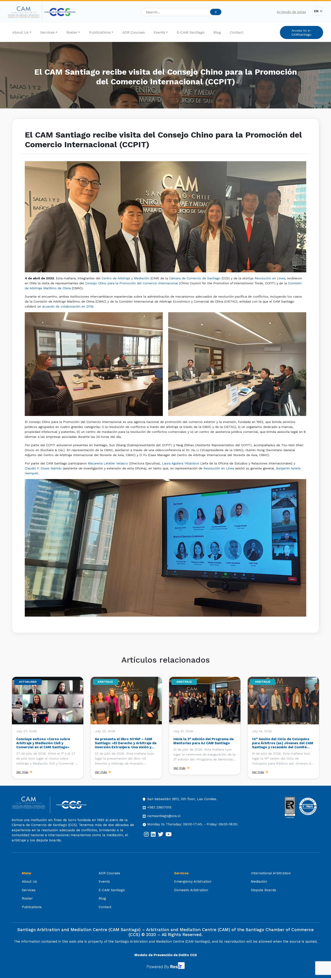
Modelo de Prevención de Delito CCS (165, 955)
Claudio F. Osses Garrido (43, 468)
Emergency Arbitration (192, 881)
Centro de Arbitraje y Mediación (125, 278)
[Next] (315, 728)
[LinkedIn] (153, 834)
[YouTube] (168, 834)
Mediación (259, 881)
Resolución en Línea (270, 278)
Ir (216, 12)
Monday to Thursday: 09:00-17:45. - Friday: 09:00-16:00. (192, 824)
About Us (20, 32)
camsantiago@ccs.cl (164, 816)
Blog (217, 32)
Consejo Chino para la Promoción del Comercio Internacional (131, 283)
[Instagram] (146, 834)
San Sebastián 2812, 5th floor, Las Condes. (182, 799)
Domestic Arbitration (191, 890)
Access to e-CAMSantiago (301, 32)
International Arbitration (271, 873)
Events (159, 32)
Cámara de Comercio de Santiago (194, 278)
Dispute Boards (263, 890)
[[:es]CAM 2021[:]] (25, 12)
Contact (236, 32)
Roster (71, 32)
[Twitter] (160, 834)
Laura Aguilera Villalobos (180, 463)
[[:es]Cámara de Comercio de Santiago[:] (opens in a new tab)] (60, 12)
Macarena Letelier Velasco (108, 463)
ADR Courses (133, 32)
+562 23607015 (159, 807)
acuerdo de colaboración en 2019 (67, 306)
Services (47, 32)
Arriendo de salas (291, 12)
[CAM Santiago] (31, 805)
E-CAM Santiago (190, 32)
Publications (100, 32)
